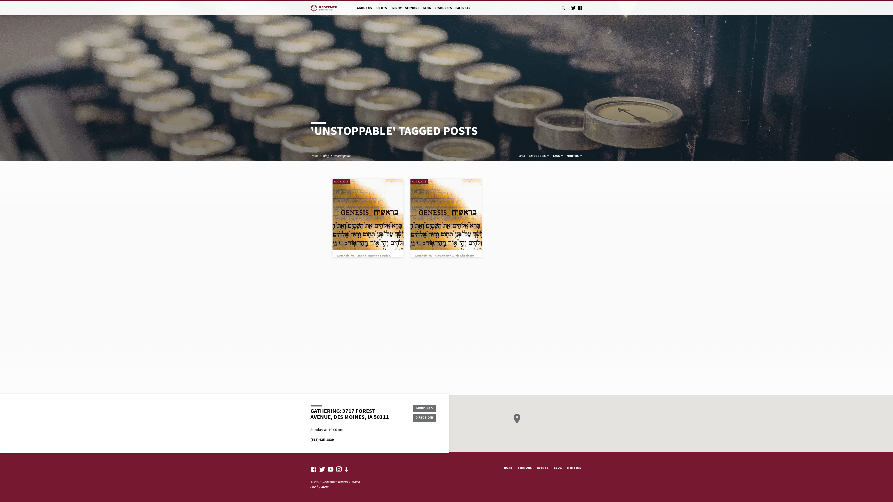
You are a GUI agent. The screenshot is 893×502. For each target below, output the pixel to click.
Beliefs (381, 8)
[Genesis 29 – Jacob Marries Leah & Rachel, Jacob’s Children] (368, 214)
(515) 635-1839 (322, 439)
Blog (427, 8)
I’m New (396, 8)
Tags (556, 156)
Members (574, 468)
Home (314, 156)
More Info (424, 408)
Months (573, 156)
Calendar (462, 8)
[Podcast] (346, 469)
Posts (521, 156)
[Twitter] (573, 7)
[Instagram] (339, 469)
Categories (537, 156)
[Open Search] (563, 8)
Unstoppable (342, 156)
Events (542, 468)
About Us (364, 8)
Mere (325, 487)
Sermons (412, 8)
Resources (443, 8)
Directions (425, 417)
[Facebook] (580, 7)
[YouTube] (330, 469)
